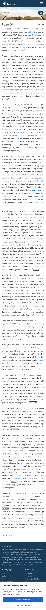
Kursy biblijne (30, 573)
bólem (26, 496)
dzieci (36, 399)
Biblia (42, 321)
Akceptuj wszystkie (23, 600)
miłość (13, 487)
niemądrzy (6, 527)
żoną (17, 132)
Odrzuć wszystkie (23, 605)
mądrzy (21, 527)
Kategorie (5, 573)
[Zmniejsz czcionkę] (39, 24)
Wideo (4, 579)
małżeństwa (32, 32)
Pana (12, 93)
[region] (23, 596)
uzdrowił (5, 223)
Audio (4, 576)
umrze (22, 47)
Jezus (25, 214)
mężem (21, 65)
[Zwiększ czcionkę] (42, 24)
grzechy (14, 447)
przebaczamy (17, 478)
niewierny (36, 190)
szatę (42, 196)
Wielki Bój (28, 576)
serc (42, 254)
